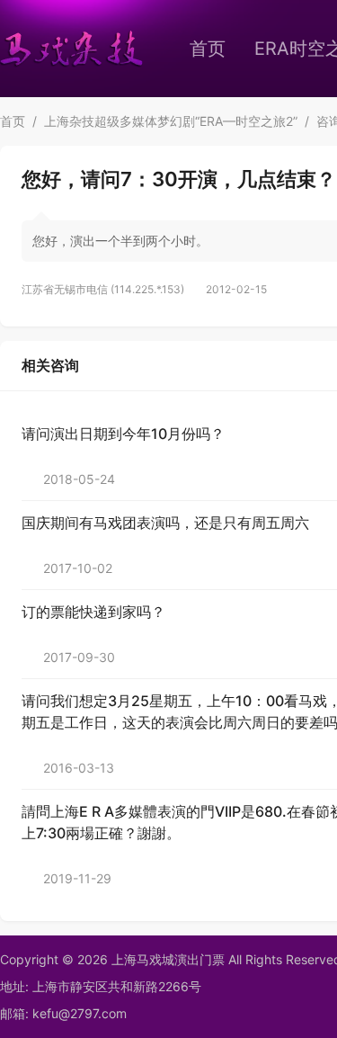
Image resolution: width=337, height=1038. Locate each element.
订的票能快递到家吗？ (93, 612)
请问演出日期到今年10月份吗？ (123, 434)
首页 (208, 48)
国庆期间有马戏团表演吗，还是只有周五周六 (165, 523)
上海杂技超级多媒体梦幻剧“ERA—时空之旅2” (170, 121)
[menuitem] (207, 48)
